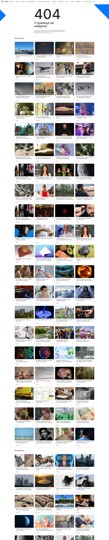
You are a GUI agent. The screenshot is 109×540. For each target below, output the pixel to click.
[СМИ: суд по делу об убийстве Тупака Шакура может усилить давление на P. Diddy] (44, 437)
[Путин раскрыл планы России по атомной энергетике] (44, 477)
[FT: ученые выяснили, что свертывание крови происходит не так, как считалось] (64, 234)
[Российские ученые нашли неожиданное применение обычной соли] (64, 152)
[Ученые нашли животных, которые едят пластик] (44, 213)
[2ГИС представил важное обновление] (44, 396)
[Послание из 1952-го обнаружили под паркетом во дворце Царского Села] (84, 51)
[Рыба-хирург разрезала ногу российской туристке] (24, 437)
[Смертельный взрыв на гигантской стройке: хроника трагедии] (24, 396)
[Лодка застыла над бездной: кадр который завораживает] (64, 416)
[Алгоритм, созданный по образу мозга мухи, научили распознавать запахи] (44, 356)
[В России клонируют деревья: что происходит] (24, 416)
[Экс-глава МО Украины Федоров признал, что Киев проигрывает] (64, 132)
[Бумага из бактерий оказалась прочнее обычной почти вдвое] (44, 254)
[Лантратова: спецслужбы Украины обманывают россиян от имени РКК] (24, 173)
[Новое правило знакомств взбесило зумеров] (44, 193)
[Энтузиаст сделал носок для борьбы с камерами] (24, 234)
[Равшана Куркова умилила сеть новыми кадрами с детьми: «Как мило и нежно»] (44, 173)
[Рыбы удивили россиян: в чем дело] (64, 112)
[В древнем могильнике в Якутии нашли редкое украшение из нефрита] (64, 457)
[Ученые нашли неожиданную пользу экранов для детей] (44, 498)
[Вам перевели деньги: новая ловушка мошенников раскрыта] (24, 152)
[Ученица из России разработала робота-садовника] (84, 376)
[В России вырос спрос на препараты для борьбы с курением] (84, 457)
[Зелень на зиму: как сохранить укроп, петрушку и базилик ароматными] (44, 335)
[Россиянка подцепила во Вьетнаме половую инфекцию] (44, 112)
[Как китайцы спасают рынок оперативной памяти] (24, 295)
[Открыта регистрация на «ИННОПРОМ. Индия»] (64, 335)
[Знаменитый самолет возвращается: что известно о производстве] (24, 132)
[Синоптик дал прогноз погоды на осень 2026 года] (64, 71)
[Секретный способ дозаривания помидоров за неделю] (64, 437)
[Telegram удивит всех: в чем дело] (44, 234)
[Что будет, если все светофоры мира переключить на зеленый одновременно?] (84, 356)
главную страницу (48, 32)
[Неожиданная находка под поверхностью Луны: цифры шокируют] (64, 91)
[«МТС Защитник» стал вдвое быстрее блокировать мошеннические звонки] (84, 437)
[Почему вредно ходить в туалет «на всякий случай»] (24, 477)
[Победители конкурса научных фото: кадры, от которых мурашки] (64, 477)
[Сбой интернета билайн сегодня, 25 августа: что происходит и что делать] (84, 193)
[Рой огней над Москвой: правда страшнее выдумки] (44, 51)
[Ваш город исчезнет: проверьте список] (24, 71)
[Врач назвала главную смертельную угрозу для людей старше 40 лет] (64, 254)
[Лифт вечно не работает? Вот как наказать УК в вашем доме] (84, 315)
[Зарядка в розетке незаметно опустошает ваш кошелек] (84, 71)
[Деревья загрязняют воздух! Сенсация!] (24, 315)
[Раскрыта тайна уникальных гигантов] (84, 254)
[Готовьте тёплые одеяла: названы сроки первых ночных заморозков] (84, 152)
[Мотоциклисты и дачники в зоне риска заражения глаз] (64, 315)
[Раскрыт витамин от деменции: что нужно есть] (84, 213)
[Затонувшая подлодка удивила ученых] (64, 51)
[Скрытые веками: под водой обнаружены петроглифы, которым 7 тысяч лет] (24, 91)
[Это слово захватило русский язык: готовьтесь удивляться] (44, 152)
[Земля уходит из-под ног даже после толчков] (84, 295)
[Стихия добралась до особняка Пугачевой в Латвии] (84, 112)
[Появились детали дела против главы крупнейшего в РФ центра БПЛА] (24, 376)
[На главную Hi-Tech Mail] (6, 1)
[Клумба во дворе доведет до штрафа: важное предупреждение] (24, 112)
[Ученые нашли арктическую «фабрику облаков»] (64, 295)
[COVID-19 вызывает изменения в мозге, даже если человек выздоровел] (44, 295)
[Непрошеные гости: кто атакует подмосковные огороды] (24, 274)
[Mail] (2, 1)
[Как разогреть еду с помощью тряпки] (24, 254)
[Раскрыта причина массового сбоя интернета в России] (64, 274)
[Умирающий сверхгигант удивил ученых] (24, 51)
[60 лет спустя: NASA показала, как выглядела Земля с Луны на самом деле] (84, 173)
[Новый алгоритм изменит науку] (44, 315)
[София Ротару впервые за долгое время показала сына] (84, 132)
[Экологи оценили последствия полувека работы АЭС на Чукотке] (64, 193)
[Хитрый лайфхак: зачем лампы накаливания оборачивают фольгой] (84, 91)
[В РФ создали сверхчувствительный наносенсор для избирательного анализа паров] (24, 356)
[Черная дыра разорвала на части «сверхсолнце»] (84, 498)
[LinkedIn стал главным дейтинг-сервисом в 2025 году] (64, 498)
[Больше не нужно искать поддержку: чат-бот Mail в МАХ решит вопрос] (64, 356)
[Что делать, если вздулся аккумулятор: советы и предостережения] (84, 396)
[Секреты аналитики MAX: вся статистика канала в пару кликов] (64, 518)
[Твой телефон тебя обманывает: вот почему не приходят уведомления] (44, 518)
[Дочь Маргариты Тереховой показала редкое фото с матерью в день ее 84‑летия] (44, 416)
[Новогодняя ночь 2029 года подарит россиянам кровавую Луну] (64, 213)
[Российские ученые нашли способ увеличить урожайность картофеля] (24, 518)
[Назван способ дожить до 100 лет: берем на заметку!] (64, 396)
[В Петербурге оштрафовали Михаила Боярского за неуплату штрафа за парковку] (84, 477)
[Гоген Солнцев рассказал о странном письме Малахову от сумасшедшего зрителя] (64, 173)
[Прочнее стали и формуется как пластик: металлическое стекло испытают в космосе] (24, 193)
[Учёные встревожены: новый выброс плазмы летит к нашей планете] (84, 274)
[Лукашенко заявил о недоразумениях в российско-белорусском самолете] (44, 71)
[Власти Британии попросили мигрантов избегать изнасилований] (44, 91)
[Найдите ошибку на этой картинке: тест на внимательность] (44, 274)
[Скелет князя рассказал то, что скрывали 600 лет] (44, 132)
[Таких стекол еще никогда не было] (44, 376)
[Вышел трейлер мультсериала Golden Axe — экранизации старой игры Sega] (84, 518)
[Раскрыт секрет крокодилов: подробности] (24, 457)
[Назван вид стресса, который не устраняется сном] (24, 335)
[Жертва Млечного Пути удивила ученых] (44, 457)
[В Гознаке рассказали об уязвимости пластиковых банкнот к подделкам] (84, 416)
